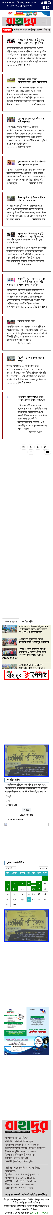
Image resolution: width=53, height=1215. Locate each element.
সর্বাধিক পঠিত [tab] (28, 621)
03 (38, 447)
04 (45, 447)
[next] (31, 452)
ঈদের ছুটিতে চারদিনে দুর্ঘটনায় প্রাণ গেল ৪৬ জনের (32, 199)
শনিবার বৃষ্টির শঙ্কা (26, 321)
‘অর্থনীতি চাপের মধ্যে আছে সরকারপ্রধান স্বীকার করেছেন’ (31, 399)
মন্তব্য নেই (12, 804)
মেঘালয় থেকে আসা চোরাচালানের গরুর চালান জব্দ (32, 81)
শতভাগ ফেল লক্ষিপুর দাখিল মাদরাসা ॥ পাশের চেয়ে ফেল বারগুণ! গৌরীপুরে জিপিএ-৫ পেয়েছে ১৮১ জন (24, 654)
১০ (14, 888)
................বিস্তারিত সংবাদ (19, 64)
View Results (26, 814)
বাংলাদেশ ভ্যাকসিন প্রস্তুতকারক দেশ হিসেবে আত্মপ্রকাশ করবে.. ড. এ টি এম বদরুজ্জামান (34, 629)
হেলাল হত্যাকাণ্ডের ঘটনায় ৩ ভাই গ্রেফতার (31, 120)
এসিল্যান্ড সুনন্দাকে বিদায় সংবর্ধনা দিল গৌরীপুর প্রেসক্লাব (34, 641)
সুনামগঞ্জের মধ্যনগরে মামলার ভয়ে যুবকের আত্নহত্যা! (32, 163)
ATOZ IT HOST (39, 1212)
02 (30, 447)
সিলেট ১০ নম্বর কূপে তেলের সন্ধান (31, 359)
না (9, 800)
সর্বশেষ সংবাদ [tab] (11, 621)
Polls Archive (17, 819)
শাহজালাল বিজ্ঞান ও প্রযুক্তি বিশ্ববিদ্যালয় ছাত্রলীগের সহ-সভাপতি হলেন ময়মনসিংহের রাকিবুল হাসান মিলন (25, 238)
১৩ (33, 888)
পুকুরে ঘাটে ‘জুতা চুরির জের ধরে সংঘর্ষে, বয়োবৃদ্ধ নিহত (31, 41)
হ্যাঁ (9, 796)
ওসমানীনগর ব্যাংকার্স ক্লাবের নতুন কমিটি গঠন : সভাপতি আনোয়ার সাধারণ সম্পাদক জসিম (26, 281)
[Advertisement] (26, 713)
